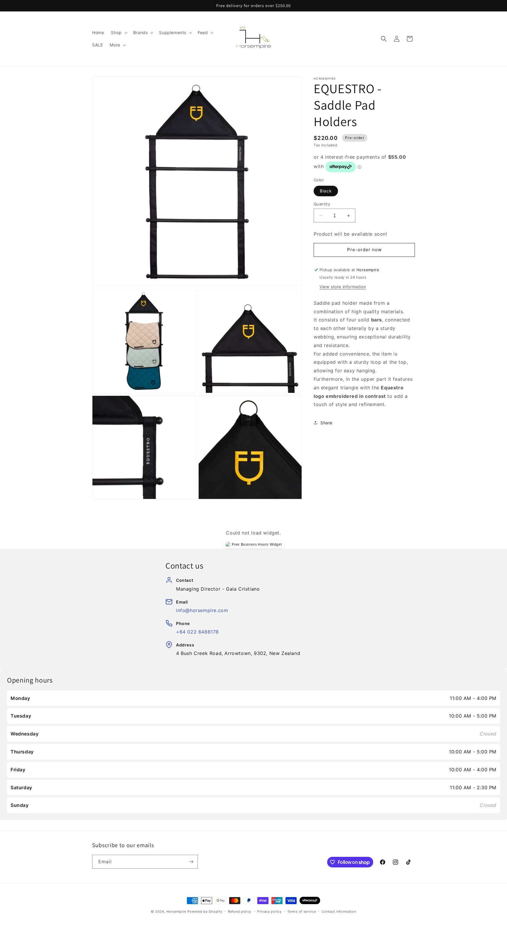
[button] (118, 32)
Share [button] (326, 422)
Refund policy (239, 911)
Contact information (339, 911)
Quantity (322, 204)
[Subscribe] (191, 862)
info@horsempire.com (202, 610)
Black (326, 190)
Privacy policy (269, 911)
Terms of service (301, 911)
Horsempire (176, 911)
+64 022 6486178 (197, 632)
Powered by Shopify (204, 911)
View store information (343, 286)
